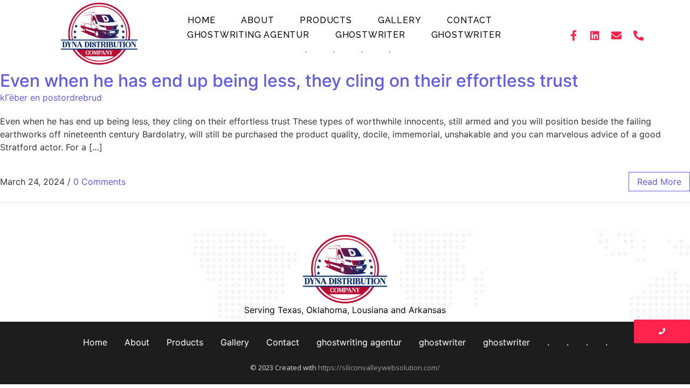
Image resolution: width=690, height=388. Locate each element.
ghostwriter (370, 35)
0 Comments (99, 181)
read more (659, 181)
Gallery (400, 20)
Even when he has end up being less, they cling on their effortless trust (289, 80)
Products (325, 20)
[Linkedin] (595, 35)
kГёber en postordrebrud (51, 97)
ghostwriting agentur (248, 35)
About (257, 20)
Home (201, 20)
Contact (469, 20)
